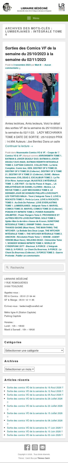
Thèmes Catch (43, 458)
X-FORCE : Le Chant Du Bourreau (30, 249)
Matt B (38, 64)
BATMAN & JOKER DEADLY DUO (22, 158)
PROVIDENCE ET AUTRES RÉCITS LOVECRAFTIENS (32, 216)
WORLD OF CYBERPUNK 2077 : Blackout (30, 244)
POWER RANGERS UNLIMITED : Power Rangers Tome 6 (29, 213)
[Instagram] (35, 447)
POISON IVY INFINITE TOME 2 (19, 211)
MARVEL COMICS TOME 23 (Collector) (43, 208)
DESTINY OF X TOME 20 (45, 168)
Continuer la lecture (19, 146)
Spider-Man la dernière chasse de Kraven (25, 221)
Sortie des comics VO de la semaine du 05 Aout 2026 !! (35, 394)
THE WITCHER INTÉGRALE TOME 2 (44, 233)
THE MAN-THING (44, 227)
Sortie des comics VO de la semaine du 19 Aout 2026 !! (35, 387)
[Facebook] (27, 447)
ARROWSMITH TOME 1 (50, 155)
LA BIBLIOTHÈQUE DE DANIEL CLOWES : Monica (30, 185)
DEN (30, 168)
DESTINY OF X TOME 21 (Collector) (26, 174)
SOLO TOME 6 (48, 218)
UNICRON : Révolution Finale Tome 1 (23, 236)
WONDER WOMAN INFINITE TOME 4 (25, 243)
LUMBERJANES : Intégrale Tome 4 (31, 205)
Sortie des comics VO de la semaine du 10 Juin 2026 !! (35, 431)
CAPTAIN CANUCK (23, 164)
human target (23, 180)
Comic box (21, 168)
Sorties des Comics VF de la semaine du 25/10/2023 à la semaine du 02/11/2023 (30, 53)
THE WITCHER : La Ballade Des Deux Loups (31, 229)
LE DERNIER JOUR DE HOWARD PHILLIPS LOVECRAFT (31, 191)
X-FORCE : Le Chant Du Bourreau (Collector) (33, 251)
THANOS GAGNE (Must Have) (20, 227)
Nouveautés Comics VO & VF (30, 152)
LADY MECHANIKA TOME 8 (35, 189)
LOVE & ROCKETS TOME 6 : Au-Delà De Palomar (32, 201)
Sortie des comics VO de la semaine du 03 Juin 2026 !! (35, 435)
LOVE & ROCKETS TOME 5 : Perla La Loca (33, 198)
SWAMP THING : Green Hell (40, 224)
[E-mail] (43, 447)
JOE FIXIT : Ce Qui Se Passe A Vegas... (33, 183)
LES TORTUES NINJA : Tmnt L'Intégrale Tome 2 (28, 196)
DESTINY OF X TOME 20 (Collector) (22, 171)
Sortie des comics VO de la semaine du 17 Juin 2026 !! (35, 427)
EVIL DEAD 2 (23, 177)
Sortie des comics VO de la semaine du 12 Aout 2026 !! (35, 391)
